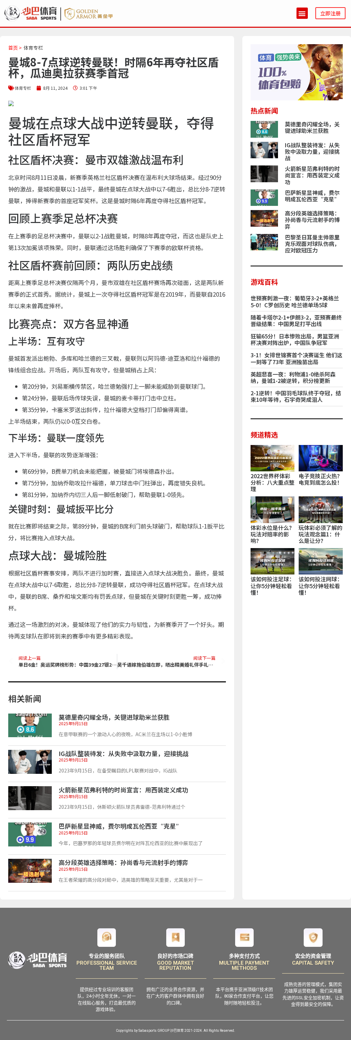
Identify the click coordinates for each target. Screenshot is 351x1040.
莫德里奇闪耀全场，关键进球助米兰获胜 (114, 717)
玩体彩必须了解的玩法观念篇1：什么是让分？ (320, 534)
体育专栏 (33, 47)
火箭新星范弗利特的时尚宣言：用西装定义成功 (123, 789)
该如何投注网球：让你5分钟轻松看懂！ (320, 585)
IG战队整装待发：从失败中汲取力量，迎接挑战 (124, 753)
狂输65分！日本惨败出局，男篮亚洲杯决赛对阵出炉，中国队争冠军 (295, 339)
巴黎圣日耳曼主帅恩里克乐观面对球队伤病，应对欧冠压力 (312, 243)
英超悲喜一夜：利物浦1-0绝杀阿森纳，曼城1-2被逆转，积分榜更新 (293, 377)
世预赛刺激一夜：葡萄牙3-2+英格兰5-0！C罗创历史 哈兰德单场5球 (295, 301)
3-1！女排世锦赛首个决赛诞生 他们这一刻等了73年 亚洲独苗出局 (296, 358)
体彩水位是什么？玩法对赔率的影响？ (272, 534)
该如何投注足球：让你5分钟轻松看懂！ (272, 585)
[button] (302, 13)
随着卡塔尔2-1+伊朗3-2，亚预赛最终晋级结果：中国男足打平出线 (296, 320)
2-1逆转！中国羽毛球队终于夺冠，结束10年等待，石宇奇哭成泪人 (296, 396)
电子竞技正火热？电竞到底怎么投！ (320, 479)
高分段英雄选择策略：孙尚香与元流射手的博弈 (123, 862)
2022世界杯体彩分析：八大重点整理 (272, 482)
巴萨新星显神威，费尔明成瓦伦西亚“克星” (120, 825)
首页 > (15, 47)
